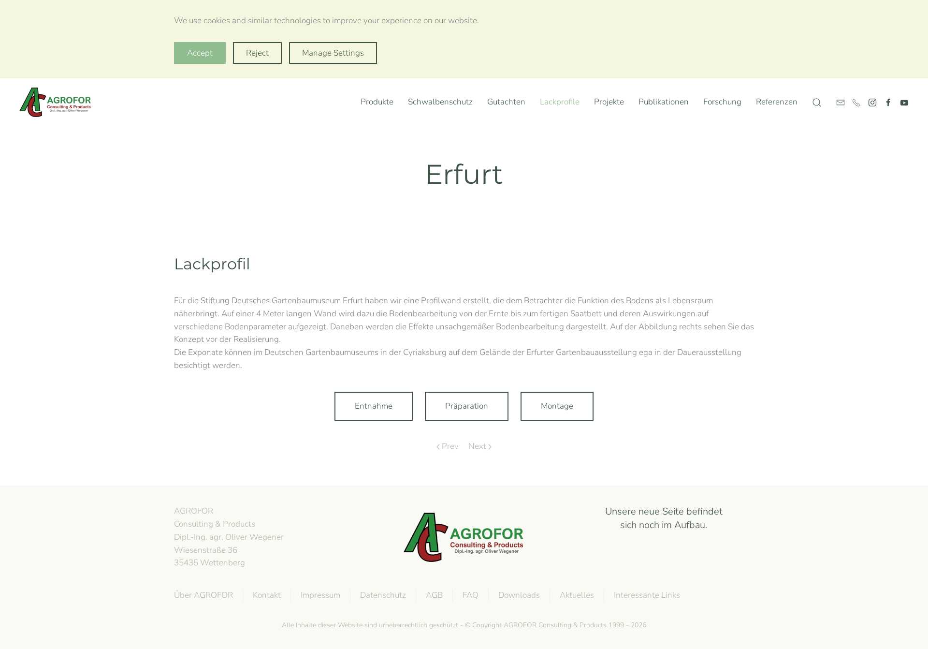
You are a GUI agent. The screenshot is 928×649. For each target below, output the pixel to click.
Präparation (466, 406)
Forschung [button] (722, 101)
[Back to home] (57, 102)
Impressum (320, 595)
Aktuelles (577, 595)
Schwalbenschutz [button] (440, 101)
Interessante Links (647, 595)
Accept (200, 53)
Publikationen (663, 101)
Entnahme (373, 406)
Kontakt (267, 595)
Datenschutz (383, 595)
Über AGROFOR (203, 595)
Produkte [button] (377, 101)
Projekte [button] (609, 101)
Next (477, 446)
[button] (817, 102)
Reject (257, 53)
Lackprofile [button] (560, 101)
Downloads (519, 595)
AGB (434, 595)
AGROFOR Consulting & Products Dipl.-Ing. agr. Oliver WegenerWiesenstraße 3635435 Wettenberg (229, 536)
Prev (450, 446)
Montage (557, 406)
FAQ (470, 595)
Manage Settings (333, 53)
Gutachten (506, 101)
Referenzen (777, 101)
